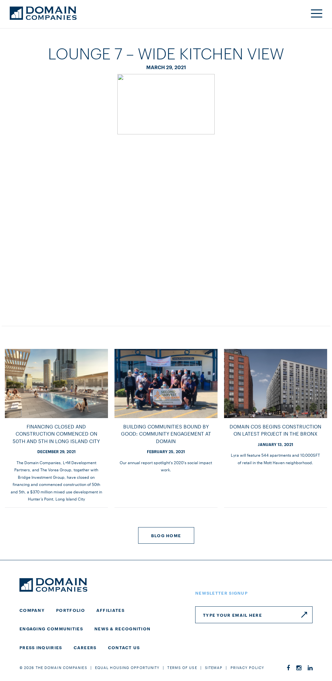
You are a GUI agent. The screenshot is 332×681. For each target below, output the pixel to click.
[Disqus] (166, 223)
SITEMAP (214, 667)
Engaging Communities (51, 628)
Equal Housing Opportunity (127, 667)
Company (32, 610)
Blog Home (166, 535)
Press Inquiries (40, 647)
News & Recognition (122, 628)
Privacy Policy (247, 667)
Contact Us (124, 647)
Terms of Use (182, 667)
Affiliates (110, 610)
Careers (85, 647)
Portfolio (70, 610)
